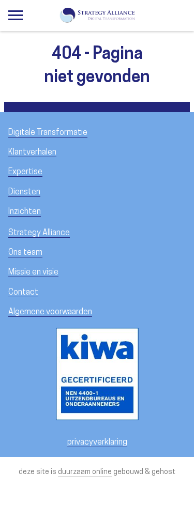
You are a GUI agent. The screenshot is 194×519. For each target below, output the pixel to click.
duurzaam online (85, 472)
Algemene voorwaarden (50, 312)
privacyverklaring (97, 442)
